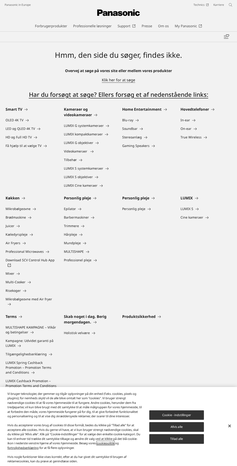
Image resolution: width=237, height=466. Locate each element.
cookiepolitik (105, 443)
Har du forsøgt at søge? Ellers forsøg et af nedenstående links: (118, 94)
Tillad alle (176, 439)
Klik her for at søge (118, 79)
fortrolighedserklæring (23, 448)
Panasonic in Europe (18, 5)
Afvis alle (177, 427)
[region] (118, 426)
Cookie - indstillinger (176, 415)
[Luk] (230, 426)
